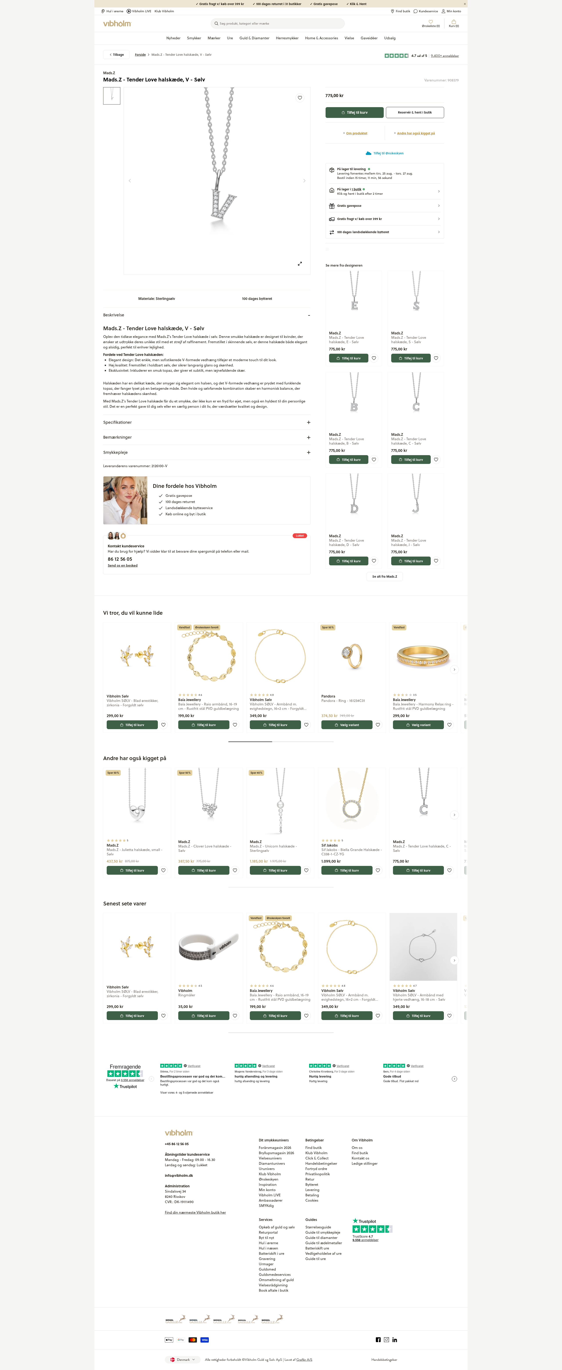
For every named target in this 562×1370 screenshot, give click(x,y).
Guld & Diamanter (254, 38)
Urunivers (267, 1168)
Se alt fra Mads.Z (384, 576)
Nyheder (173, 38)
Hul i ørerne (114, 11)
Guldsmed (267, 1269)
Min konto (454, 11)
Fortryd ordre (316, 1168)
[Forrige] (130, 181)
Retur (309, 1179)
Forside (140, 54)
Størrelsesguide (318, 1227)
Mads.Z (109, 72)
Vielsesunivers (270, 1158)
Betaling (312, 1195)
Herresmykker (287, 38)
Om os (357, 1147)
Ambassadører (271, 1200)
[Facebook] (378, 1340)
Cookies (311, 1200)
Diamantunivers (272, 1163)
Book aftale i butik (273, 1290)
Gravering (267, 1258)
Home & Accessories (321, 38)
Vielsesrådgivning (273, 1285)
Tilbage (118, 54)
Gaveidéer (369, 38)
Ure (230, 38)
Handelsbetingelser (321, 1163)
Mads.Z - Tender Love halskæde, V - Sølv (181, 54)
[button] (385, 191)
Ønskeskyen (268, 1179)
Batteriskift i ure (271, 1253)
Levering (312, 1189)
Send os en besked (123, 565)
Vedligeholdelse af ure (323, 1253)
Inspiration (268, 1184)
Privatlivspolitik (317, 1174)
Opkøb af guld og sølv (277, 1227)
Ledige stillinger (365, 1163)
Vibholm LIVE (141, 11)
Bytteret (311, 1184)
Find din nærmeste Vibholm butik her (195, 1212)
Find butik (403, 11)
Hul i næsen (268, 1248)
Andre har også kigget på (416, 133)
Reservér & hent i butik (415, 112)
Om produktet (356, 133)
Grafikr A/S (304, 1359)
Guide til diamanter (321, 1237)
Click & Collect (317, 1158)
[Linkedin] (394, 1340)
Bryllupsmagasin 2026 (276, 1152)
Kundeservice (428, 11)
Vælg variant (349, 725)
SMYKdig (266, 1205)
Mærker (214, 38)
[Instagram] (386, 1340)
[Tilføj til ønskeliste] (299, 98)
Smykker (194, 38)
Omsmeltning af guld (276, 1279)
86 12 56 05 (120, 558)
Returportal (268, 1232)
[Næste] (304, 181)
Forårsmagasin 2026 (275, 1147)
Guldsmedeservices (275, 1274)
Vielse (349, 38)
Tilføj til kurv (357, 112)
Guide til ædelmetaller (323, 1242)
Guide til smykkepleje (322, 1232)
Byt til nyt (266, 1237)
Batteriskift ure (317, 1248)
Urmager (266, 1264)
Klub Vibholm (164, 11)
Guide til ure (315, 1258)
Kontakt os (360, 1158)
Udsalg (390, 38)
